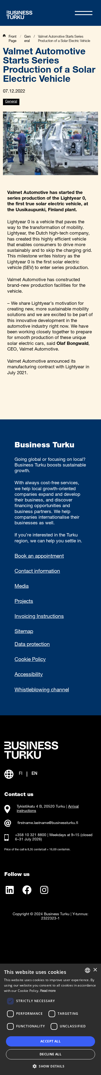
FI (20, 774)
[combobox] (87, 970)
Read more (47, 991)
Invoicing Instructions (39, 617)
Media (22, 586)
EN (34, 774)
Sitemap (24, 632)
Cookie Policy (30, 660)
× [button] (95, 970)
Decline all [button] (50, 1054)
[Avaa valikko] (84, 13)
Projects (24, 601)
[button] (50, 1066)
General (11, 102)
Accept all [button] (50, 1041)
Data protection (32, 645)
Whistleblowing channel (42, 690)
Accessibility (29, 675)
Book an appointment (39, 556)
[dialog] (50, 1019)
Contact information (37, 571)
